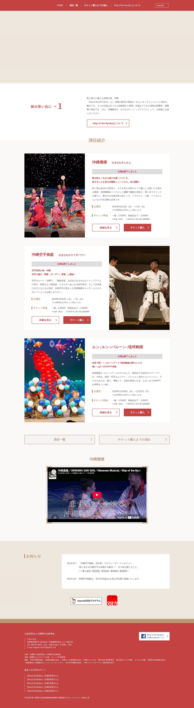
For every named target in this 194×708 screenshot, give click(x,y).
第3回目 (105, 571)
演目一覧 (74, 5)
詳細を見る (106, 227)
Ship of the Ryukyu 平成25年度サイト (43, 691)
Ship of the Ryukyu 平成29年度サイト (43, 676)
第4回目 (114, 571)
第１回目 (86, 571)
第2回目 (96, 571)
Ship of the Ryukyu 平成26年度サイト (43, 687)
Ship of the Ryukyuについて (108, 123)
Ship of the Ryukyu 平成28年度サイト (43, 679)
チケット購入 (137, 227)
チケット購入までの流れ (96, 5)
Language (160, 5)
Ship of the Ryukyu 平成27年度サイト (43, 683)
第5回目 (123, 571)
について (127, 5)
